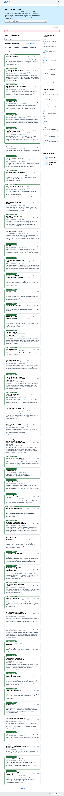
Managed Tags (12, 51)
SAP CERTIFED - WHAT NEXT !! (15, 458)
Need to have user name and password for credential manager (16, 523)
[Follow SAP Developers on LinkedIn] (60, 793)
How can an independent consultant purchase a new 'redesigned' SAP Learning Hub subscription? (15, 659)
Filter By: (6, 51)
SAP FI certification (11, 116)
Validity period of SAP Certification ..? (12, 395)
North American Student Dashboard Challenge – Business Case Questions (16, 746)
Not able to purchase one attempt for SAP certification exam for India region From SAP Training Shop (15, 378)
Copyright (15, 793)
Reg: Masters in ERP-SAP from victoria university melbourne (15, 276)
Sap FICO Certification (12, 598)
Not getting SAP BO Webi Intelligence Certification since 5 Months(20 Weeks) (15, 569)
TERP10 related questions (13, 690)
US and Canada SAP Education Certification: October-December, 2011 (16, 614)
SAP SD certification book (13, 305)
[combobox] (30, 21)
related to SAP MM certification (15, 758)
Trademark (28, 793)
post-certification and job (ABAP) (16, 172)
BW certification (10, 147)
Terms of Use (9, 793)
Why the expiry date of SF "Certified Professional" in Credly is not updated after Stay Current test (15, 442)
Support (33, 793)
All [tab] (5, 47)
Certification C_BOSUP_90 (14, 553)
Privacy (4, 793)
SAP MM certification (12, 246)
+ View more (22, 788)
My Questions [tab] (24, 47)
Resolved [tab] (16, 47)
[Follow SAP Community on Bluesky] (56, 793)
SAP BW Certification (12, 102)
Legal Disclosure (21, 793)
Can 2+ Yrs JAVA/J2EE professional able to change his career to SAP (15, 334)
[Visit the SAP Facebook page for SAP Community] (53, 793)
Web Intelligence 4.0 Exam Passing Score (14, 773)
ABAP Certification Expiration (14, 481)
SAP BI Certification (11, 349)
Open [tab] (10, 47)
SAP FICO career (11, 291)
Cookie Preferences (40, 793)
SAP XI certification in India (14, 231)
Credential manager (12, 56)
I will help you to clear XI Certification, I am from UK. (14, 361)
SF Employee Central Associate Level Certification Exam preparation (15, 131)
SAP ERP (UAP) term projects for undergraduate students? (15, 675)
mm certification (11, 629)
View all (45, 86)
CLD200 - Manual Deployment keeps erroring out (14, 317)
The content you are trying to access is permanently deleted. (20, 30)
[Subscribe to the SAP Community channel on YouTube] (58, 793)
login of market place (12, 734)
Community (11, 1)
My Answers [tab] (33, 47)
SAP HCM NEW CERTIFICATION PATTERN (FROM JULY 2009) (15, 409)
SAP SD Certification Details (14, 508)
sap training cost (11, 470)
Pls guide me (10, 704)
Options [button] (55, 27)
